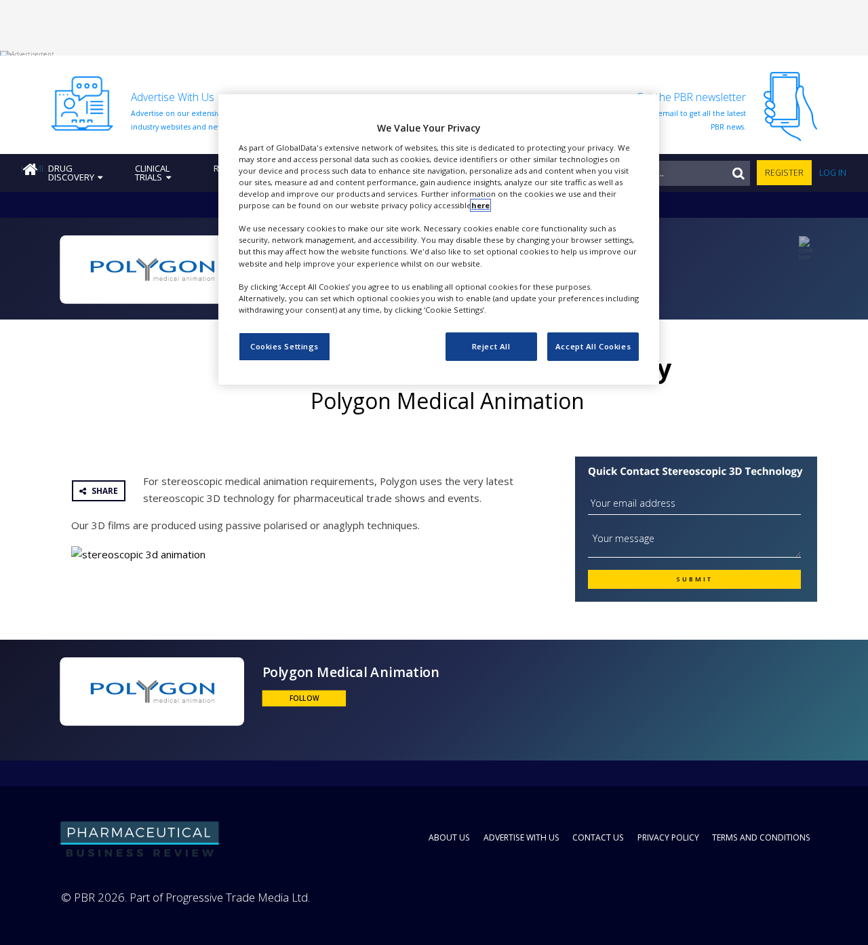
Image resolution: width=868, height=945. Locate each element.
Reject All (491, 346)
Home (32, 168)
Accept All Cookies (593, 346)
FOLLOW (304, 697)
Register (784, 172)
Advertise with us (521, 837)
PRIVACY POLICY (668, 837)
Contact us (598, 837)
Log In (832, 172)
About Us (449, 837)
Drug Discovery (71, 172)
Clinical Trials (152, 172)
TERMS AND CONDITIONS (761, 837)
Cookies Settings (284, 346)
